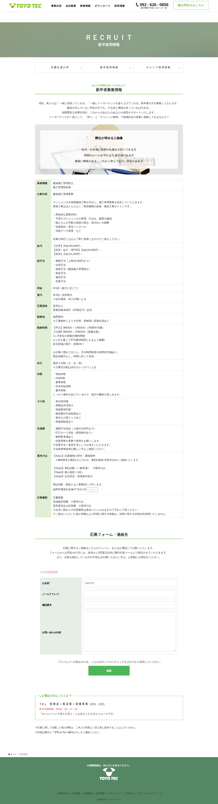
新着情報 (87, 793)
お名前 (46, 583)
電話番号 (47, 605)
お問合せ (129, 793)
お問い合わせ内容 (51, 632)
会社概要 (75, 793)
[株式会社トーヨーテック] (25, 6)
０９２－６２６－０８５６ (68, 704)
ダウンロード (114, 793)
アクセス (92, 490)
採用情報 (100, 793)
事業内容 (63, 793)
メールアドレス (51, 594)
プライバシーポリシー (148, 793)
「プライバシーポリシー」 (66, 732)
